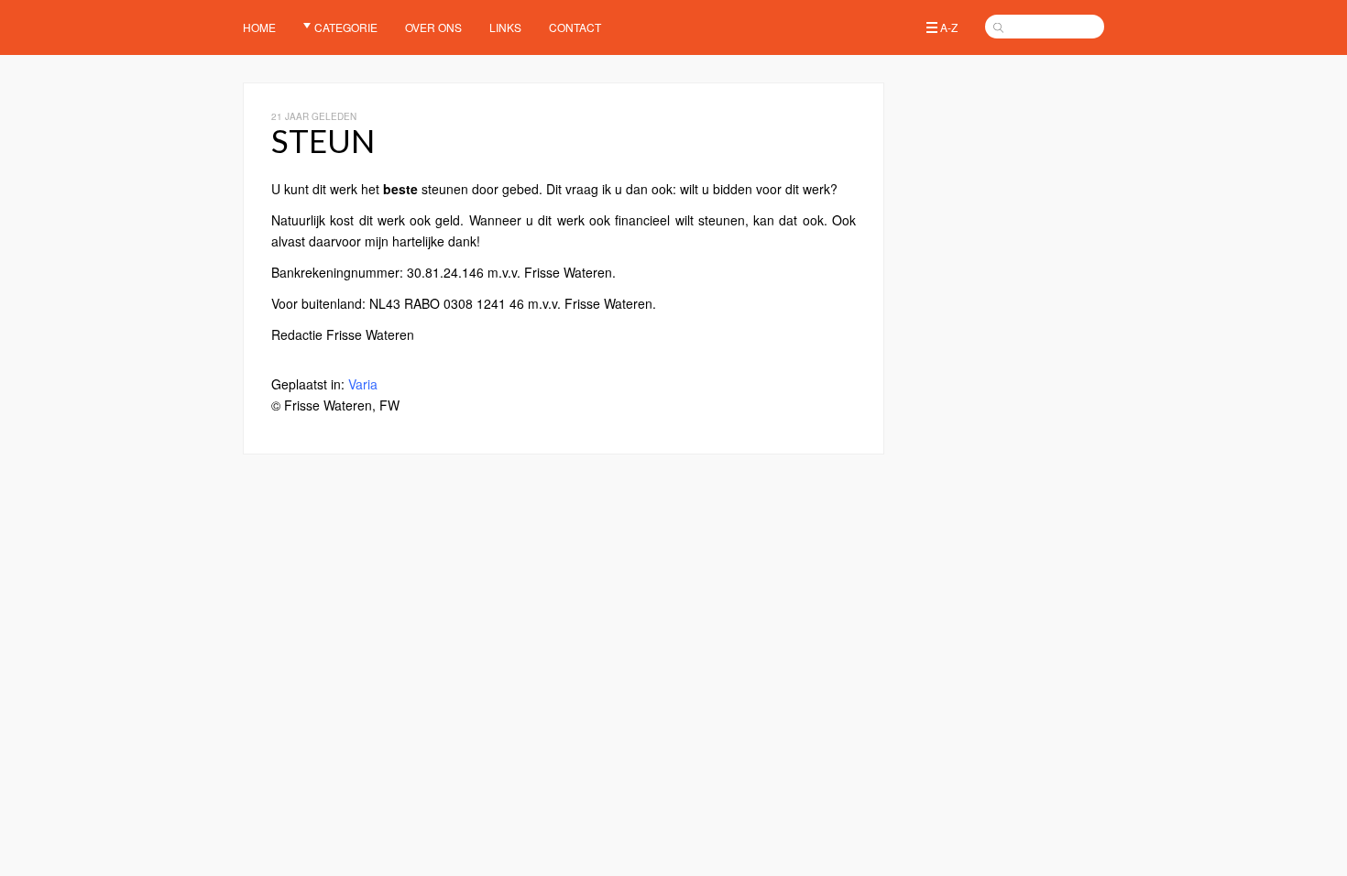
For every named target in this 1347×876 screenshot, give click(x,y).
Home (259, 27)
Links (505, 27)
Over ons (433, 27)
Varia (363, 384)
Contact (575, 27)
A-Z (949, 27)
